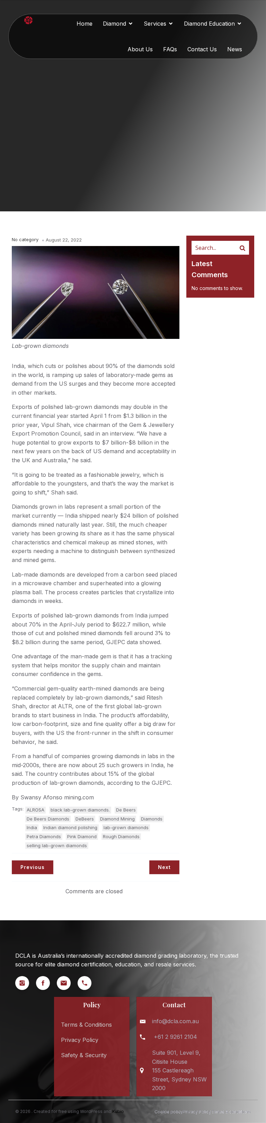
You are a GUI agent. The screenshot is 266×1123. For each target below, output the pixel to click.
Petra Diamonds (44, 836)
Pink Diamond (82, 836)
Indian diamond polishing (70, 827)
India (32, 827)
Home (84, 23)
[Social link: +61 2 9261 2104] (88, 983)
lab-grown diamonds (126, 827)
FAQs (170, 49)
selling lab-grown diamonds (57, 845)
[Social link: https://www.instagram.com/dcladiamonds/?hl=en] (25, 983)
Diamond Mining (117, 819)
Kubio (118, 1111)
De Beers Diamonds (48, 819)
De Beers (126, 810)
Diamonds (151, 819)
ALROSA (35, 810)
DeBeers (85, 819)
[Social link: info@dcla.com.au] (67, 983)
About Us (140, 49)
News (234, 49)
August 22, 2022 (64, 240)
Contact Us (202, 49)
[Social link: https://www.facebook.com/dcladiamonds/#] (46, 983)
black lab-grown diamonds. (80, 810)
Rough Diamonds (121, 836)
